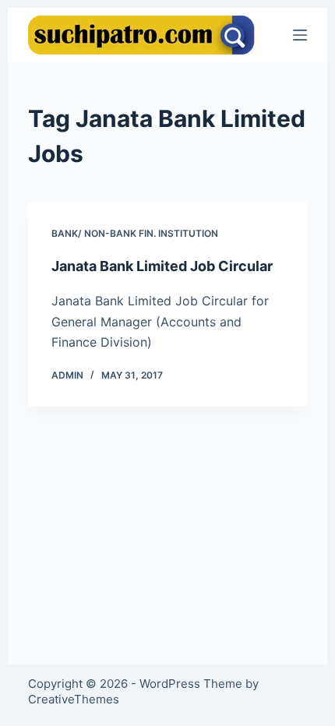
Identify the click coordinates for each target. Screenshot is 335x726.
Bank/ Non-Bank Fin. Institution (134, 233)
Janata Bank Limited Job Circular (162, 266)
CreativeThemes (73, 699)
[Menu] (300, 35)
